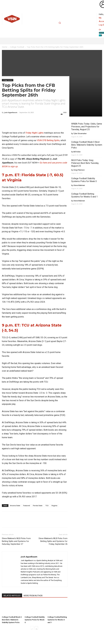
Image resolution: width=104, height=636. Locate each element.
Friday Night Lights (34, 133)
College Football (7, 80)
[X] (21, 522)
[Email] (34, 522)
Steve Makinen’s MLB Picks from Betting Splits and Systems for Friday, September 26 (53, 541)
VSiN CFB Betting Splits (48, 140)
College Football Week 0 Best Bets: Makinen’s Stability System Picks (12, 619)
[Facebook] (27, 522)
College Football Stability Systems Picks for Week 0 (35, 619)
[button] (59, 23)
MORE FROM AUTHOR (33, 596)
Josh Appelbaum (10, 112)
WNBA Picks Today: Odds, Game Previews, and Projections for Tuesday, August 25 (86, 126)
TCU (46, 505)
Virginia (54, 505)
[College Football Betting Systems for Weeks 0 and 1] (57, 608)
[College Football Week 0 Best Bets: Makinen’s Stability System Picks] (12, 608)
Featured (26, 505)
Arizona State (15, 505)
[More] (48, 123)
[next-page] (36, 628)
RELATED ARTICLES (12, 596)
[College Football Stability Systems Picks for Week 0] (35, 608)
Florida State (37, 505)
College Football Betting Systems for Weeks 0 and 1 (57, 619)
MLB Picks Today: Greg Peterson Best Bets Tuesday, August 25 (85, 163)
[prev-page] (32, 628)
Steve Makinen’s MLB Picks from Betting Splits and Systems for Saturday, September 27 (16, 541)
